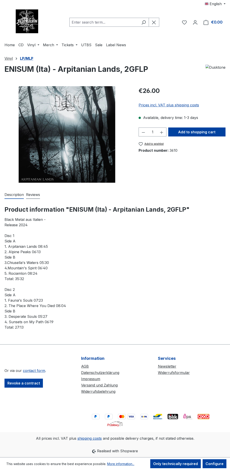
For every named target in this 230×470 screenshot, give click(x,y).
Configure (214, 463)
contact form (34, 370)
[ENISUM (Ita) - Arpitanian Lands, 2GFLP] (67, 134)
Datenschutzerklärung (100, 372)
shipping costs (89, 438)
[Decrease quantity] (143, 131)
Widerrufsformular (174, 372)
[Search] (143, 22)
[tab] (14, 195)
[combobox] (104, 22)
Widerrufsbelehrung (98, 391)
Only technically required (175, 463)
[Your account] (195, 22)
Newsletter (167, 366)
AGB (85, 366)
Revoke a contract (23, 383)
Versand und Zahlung (99, 385)
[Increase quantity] (161, 131)
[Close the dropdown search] (154, 22)
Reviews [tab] (33, 194)
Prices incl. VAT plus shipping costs (169, 105)
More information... (120, 464)
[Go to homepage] (26, 21)
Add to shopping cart (196, 132)
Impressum (90, 379)
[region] (67, 134)
